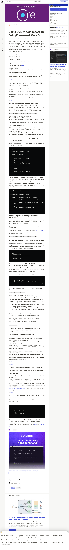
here (25, 54)
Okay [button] (3, 547)
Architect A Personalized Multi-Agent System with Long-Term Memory (27, 518)
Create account (63, 1)
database (19, 38)
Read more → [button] (12, 529)
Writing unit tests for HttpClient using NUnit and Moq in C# (58, 44)
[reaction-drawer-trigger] (2, 38)
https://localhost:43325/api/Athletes (18, 388)
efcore (14, 38)
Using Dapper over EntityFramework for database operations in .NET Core (58, 32)
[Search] (5, 2)
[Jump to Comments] (2, 43)
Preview (18, 487)
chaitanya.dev (14, 24)
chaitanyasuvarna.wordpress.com (31, 25)
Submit (13, 487)
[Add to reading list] (2, 47)
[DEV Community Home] (2, 1)
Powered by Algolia (36, 1)
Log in (57, 1)
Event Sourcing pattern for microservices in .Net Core (58, 38)
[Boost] (2, 51)
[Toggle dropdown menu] (44, 430)
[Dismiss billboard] (66, 533)
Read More (11, 472)
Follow (59, 9)
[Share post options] (3, 55)
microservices (25, 38)
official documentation (35, 69)
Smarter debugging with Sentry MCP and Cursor (58, 65)
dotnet (10, 38)
